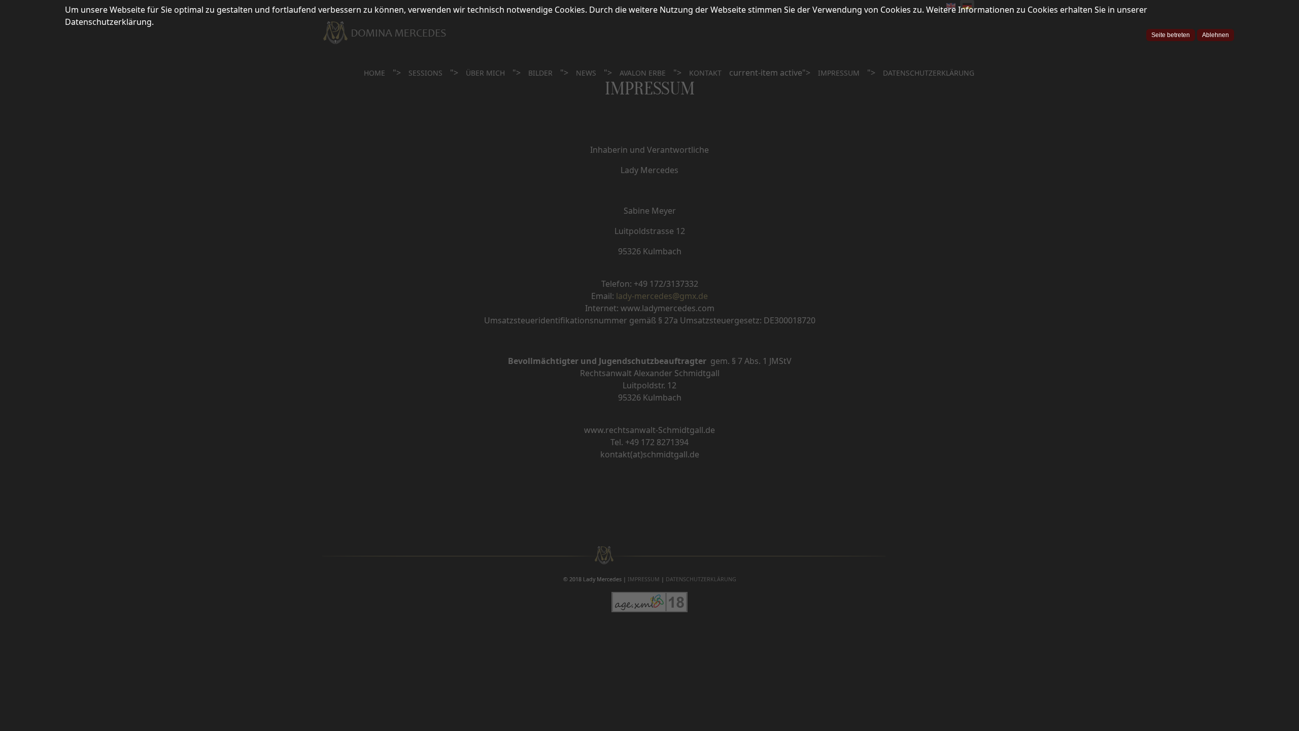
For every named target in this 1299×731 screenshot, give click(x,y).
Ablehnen (1215, 35)
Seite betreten (1170, 35)
